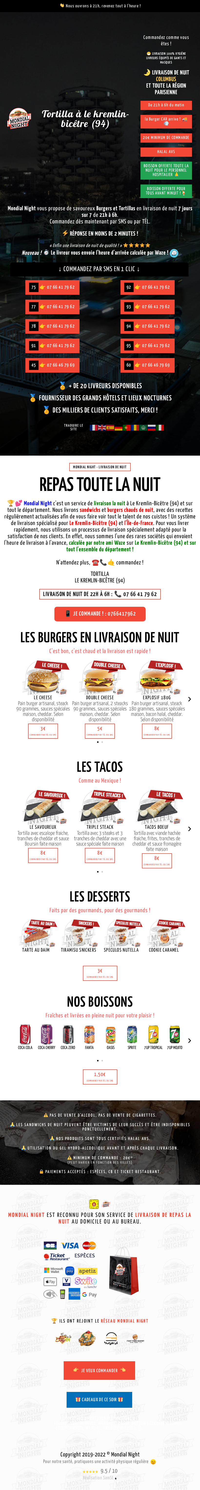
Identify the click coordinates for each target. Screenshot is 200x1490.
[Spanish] (110, 427)
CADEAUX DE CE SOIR (99, 1400)
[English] (102, 427)
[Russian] (152, 427)
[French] (94, 427)
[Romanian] (135, 427)
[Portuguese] (127, 427)
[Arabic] (144, 427)
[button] (43, 731)
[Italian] (160, 427)
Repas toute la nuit (100, 486)
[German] (119, 427)
